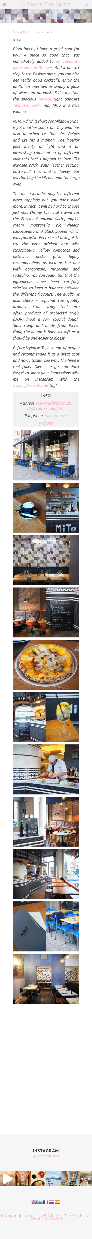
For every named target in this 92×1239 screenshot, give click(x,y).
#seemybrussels (26, 385)
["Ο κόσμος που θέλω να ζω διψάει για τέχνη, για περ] (7, 1179)
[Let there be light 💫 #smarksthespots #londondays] (69, 1179)
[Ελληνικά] (40, 1201)
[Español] (58, 1201)
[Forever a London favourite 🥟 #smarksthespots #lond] (38, 1179)
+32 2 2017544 (56, 415)
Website (46, 423)
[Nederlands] (52, 1201)
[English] (34, 1201)
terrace (45, 99)
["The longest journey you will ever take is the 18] (53, 1179)
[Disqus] (46, 1063)
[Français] (46, 1201)
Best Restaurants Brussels (34, 32)
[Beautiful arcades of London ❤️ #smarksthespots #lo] (23, 1179)
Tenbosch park (26, 105)
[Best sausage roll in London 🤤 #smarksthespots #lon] (84, 1179)
